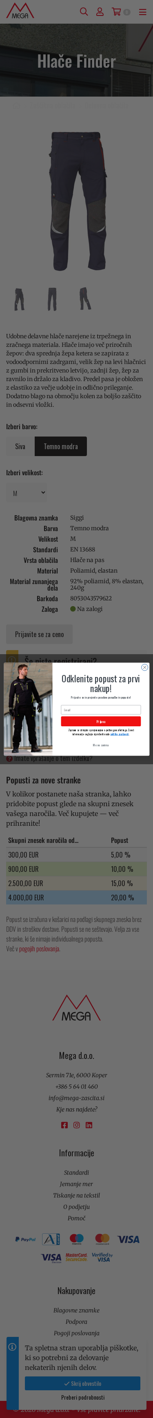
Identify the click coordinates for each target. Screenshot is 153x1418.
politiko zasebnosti (119, 734)
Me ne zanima (101, 745)
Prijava (100, 721)
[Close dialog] (144, 667)
